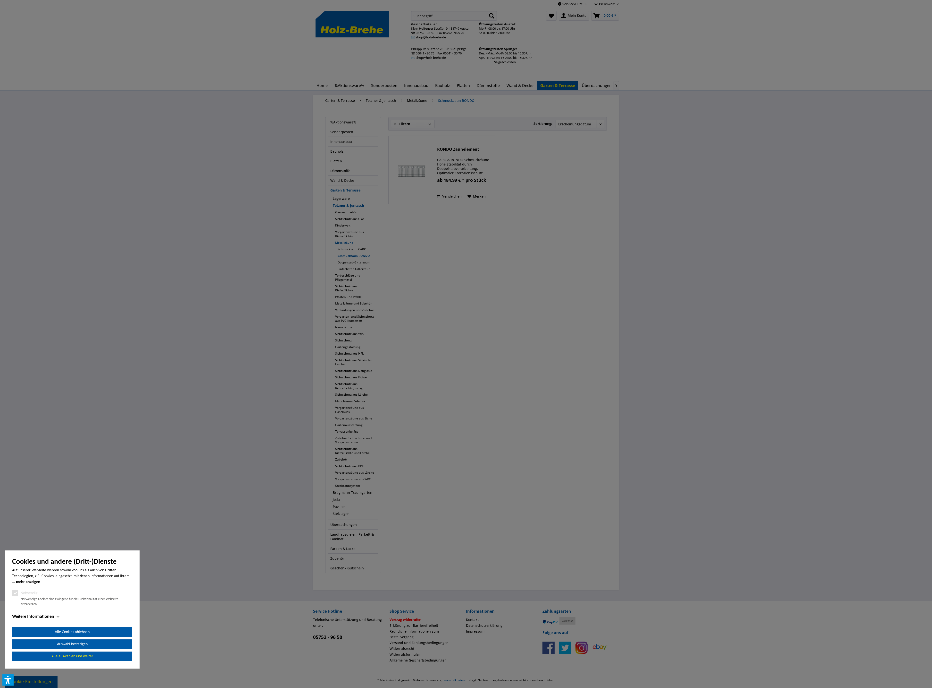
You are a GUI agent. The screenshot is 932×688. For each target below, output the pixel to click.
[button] (8, 680)
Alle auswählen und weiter (72, 656)
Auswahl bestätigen (72, 644)
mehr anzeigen (28, 582)
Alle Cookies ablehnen (72, 632)
